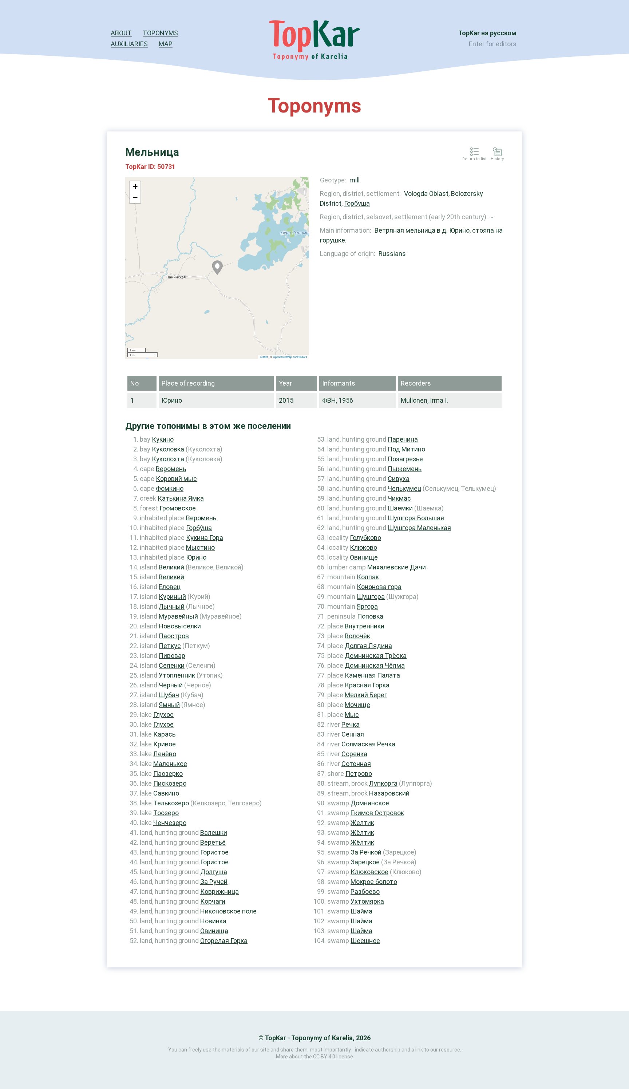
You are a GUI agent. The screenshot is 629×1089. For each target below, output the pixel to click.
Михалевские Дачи (396, 567)
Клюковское (369, 872)
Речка (350, 724)
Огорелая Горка (224, 940)
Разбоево (365, 891)
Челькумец (404, 488)
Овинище (364, 557)
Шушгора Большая (416, 518)
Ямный (169, 705)
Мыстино (200, 547)
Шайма (361, 911)
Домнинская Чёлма (375, 665)
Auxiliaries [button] (129, 44)
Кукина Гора (204, 537)
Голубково (365, 537)
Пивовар (172, 655)
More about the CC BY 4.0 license (314, 1057)
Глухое (163, 714)
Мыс (352, 714)
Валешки (213, 832)
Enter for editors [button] (493, 44)
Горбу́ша (199, 528)
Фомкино (169, 488)
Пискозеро (169, 783)
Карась (164, 734)
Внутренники (364, 626)
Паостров (174, 636)
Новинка (213, 921)
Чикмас (399, 498)
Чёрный (171, 685)
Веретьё (213, 842)
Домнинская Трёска (376, 655)
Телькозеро (171, 803)
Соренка (354, 754)
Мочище (357, 705)
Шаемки (400, 508)
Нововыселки (180, 626)
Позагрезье (405, 459)
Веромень (171, 469)
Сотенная (356, 764)
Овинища (214, 931)
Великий (171, 567)
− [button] (135, 197)
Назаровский (389, 793)
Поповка (370, 616)
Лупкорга (383, 783)
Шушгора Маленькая (419, 528)
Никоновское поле (228, 911)
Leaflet (264, 357)
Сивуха (399, 478)
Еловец (170, 587)
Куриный (172, 596)
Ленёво (164, 754)
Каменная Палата (372, 675)
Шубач (169, 695)
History (497, 159)
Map (166, 44)
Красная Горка (367, 685)
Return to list (474, 159)
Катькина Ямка (181, 498)
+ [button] (135, 186)
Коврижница (219, 891)
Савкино (166, 793)
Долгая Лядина (368, 646)
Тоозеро (166, 813)
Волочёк (357, 636)
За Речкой (366, 852)
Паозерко (168, 773)
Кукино (163, 439)
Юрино (196, 557)
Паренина (403, 439)
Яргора (367, 606)
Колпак (368, 577)
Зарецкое (365, 862)
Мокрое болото (374, 881)
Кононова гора (379, 587)
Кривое (164, 744)
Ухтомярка (367, 901)
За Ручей (214, 881)
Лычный (172, 606)
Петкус (170, 646)
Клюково (363, 547)
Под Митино (406, 449)
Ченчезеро (169, 822)
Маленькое (170, 764)
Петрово (358, 773)
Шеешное (365, 940)
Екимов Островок (377, 813)
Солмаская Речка (368, 744)
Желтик (362, 822)
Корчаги (212, 901)
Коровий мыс (176, 478)
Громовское (177, 508)
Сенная (352, 734)
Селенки (172, 665)
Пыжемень (405, 469)
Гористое (214, 852)
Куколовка (168, 449)
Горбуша (357, 203)
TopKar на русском (487, 33)
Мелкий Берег (366, 695)
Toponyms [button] (160, 33)
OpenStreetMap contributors (290, 357)
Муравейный (178, 616)
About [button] (121, 33)
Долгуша (213, 872)
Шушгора (371, 596)
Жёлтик (362, 832)
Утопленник (177, 675)
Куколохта (168, 459)
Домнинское (370, 803)
